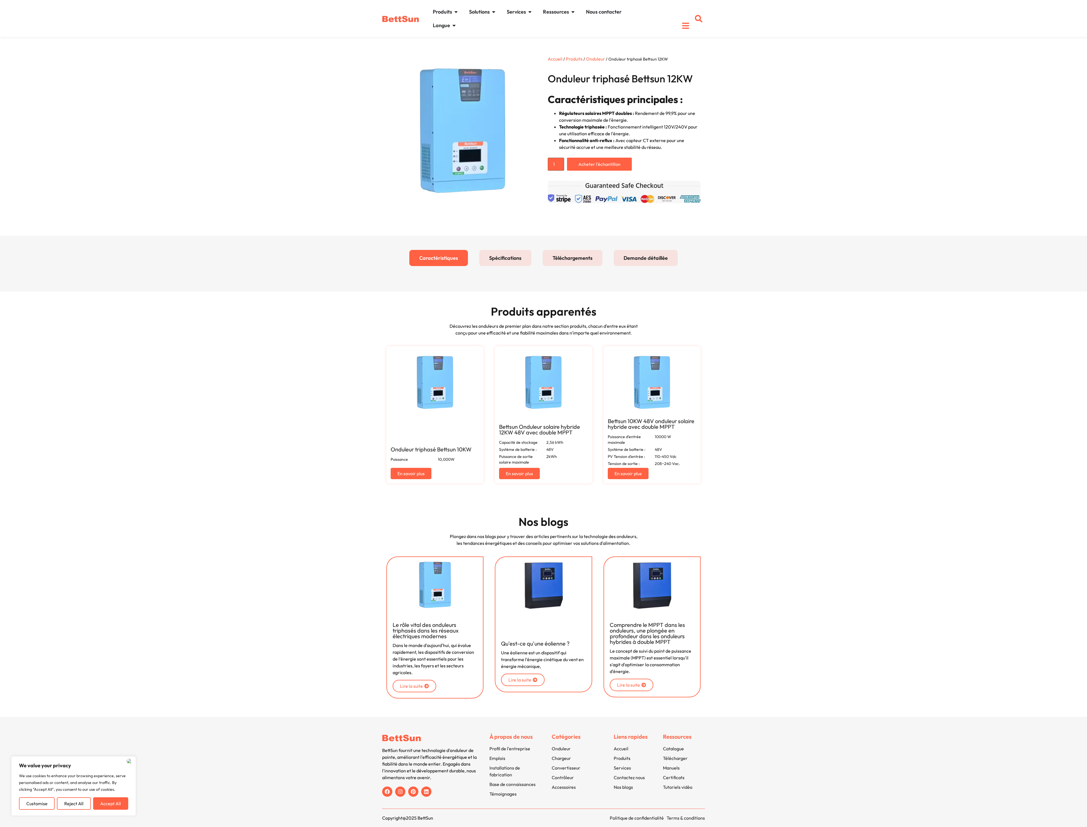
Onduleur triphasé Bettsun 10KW (431, 449)
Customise (37, 803)
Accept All (110, 803)
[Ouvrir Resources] (572, 12)
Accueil (555, 59)
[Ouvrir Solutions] (493, 12)
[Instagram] (400, 792)
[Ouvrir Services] (529, 12)
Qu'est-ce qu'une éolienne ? (535, 643)
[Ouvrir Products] (456, 12)
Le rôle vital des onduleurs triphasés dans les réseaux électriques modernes (426, 630)
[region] (73, 786)
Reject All (74, 803)
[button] (698, 18)
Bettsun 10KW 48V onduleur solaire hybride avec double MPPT (651, 423)
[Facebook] (387, 792)
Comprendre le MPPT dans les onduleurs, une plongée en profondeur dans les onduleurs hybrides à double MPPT (647, 633)
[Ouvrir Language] (454, 25)
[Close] (130, 761)
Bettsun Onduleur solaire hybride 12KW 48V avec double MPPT (539, 429)
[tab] (438, 258)
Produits (574, 59)
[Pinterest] (413, 792)
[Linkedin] (426, 792)
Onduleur (595, 59)
